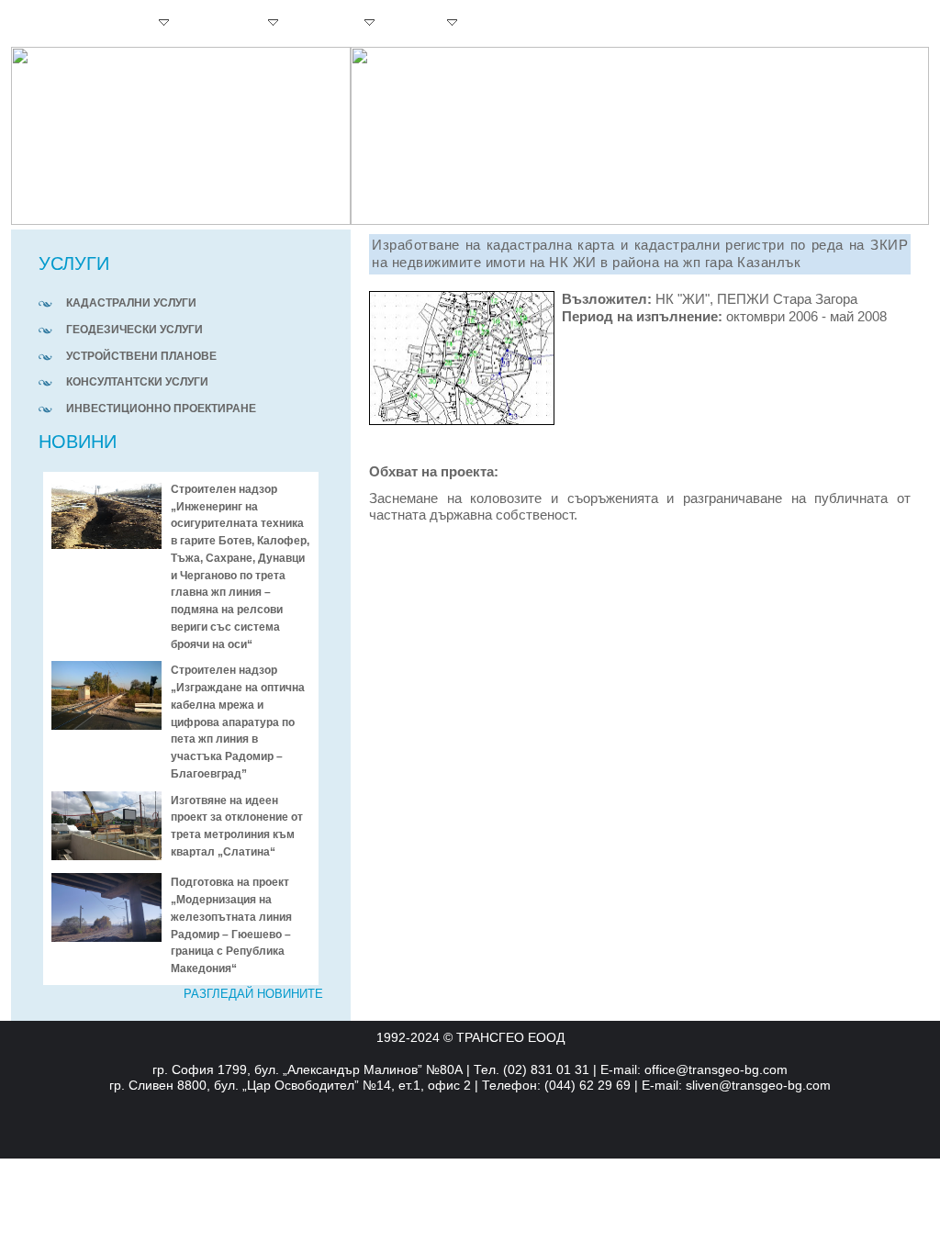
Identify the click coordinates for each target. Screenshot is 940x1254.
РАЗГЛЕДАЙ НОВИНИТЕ (253, 994)
